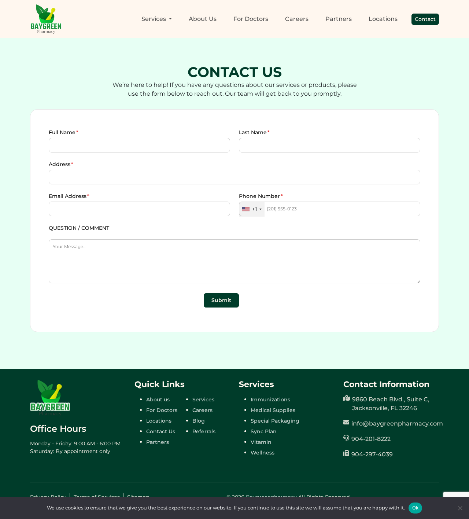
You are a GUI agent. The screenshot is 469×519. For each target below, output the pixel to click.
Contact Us (160, 431)
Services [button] (154, 18)
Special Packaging (275, 420)
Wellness (262, 452)
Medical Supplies (273, 410)
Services (203, 399)
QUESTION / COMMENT (79, 228)
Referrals (203, 431)
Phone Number (259, 196)
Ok (415, 508)
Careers (297, 18)
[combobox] (252, 209)
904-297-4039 (372, 454)
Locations (383, 18)
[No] (460, 508)
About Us (203, 18)
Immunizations (270, 399)
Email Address (67, 196)
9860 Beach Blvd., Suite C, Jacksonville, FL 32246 (390, 404)
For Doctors (250, 18)
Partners (338, 18)
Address (59, 164)
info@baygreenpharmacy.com (395, 423)
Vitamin (261, 442)
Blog (198, 420)
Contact (425, 19)
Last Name (253, 132)
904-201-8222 (371, 438)
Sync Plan (264, 431)
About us (158, 399)
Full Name (62, 132)
